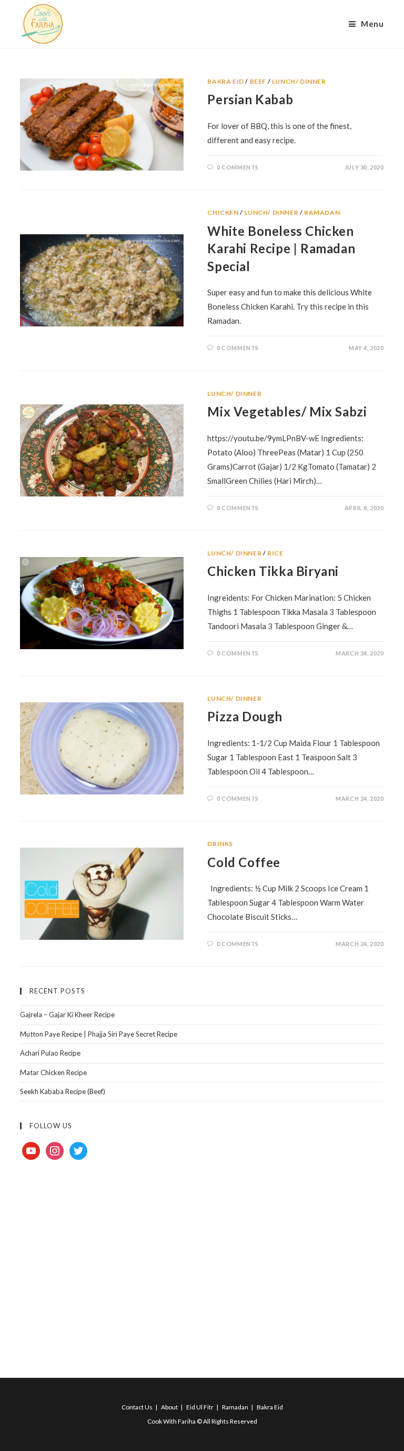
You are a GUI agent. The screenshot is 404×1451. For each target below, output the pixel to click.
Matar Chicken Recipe (53, 1072)
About (169, 1407)
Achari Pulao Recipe (50, 1053)
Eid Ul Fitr (200, 1407)
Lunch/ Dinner (299, 81)
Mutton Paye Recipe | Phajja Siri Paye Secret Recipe (98, 1034)
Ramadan (322, 212)
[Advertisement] (201, 1256)
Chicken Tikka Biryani (273, 571)
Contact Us (137, 1407)
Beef (258, 81)
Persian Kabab (250, 99)
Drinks (220, 844)
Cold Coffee (243, 862)
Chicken (222, 212)
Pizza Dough (244, 716)
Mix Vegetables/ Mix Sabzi (287, 411)
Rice (275, 553)
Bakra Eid (225, 81)
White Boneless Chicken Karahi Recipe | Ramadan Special (281, 248)
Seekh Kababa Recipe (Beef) (62, 1091)
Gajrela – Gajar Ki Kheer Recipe (67, 1014)
